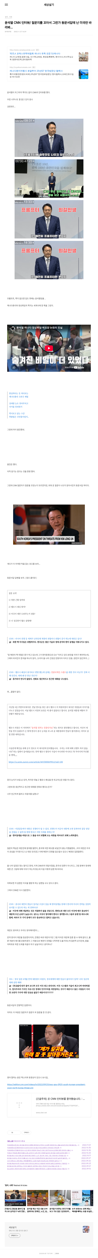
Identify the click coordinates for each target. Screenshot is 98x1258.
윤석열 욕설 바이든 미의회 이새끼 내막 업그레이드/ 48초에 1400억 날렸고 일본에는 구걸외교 (37, 1163)
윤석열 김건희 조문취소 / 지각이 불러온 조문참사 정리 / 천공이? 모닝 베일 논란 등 (33, 1166)
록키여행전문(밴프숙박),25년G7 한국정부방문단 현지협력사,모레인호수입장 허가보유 (42, 75)
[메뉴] (6, 4)
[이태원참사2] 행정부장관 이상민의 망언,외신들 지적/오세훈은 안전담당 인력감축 (33, 1148)
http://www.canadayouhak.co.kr (22, 50)
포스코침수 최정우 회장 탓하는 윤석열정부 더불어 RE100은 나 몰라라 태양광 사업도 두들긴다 (37, 1169)
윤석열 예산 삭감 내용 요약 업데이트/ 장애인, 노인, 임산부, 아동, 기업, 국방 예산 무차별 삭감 (36, 1155)
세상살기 (49, 4)
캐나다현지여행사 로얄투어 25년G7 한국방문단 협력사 (36, 71)
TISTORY (50, 1253)
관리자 (57, 1253)
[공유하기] (15, 1132)
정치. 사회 (10, 1141)
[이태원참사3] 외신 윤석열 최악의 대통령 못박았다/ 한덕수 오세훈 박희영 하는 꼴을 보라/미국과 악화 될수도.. (42, 1145)
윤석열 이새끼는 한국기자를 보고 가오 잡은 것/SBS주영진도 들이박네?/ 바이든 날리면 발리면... (37, 1158)
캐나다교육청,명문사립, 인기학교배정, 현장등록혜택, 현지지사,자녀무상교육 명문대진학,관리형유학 (41, 58)
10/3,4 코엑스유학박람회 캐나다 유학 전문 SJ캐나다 (35, 53)
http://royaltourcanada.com (20, 67)
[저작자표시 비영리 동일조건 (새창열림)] (34, 1133)
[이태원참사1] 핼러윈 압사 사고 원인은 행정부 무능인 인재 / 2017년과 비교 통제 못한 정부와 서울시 (39, 1150)
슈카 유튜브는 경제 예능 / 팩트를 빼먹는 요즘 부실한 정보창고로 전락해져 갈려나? (33, 1161)
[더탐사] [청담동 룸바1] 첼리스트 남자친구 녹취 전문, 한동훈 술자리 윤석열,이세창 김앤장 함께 (37, 1153)
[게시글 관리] (18, 1132)
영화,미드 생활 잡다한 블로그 (18, 1231)
